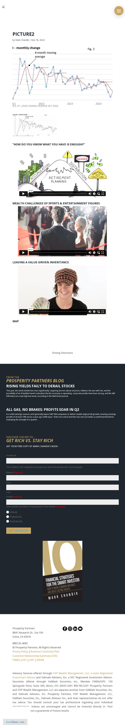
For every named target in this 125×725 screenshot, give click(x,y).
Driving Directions (62, 352)
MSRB (40, 660)
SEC (24, 660)
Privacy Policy (20, 651)
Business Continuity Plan (44, 651)
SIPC (31, 660)
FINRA (16, 660)
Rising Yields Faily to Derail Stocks (40, 386)
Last (8, 492)
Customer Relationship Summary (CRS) (34, 655)
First (8, 482)
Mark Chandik (22, 39)
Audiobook (16, 521)
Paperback (16, 516)
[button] (118, 10)
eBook (13, 512)
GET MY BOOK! (18, 530)
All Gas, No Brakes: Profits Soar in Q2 (42, 409)
